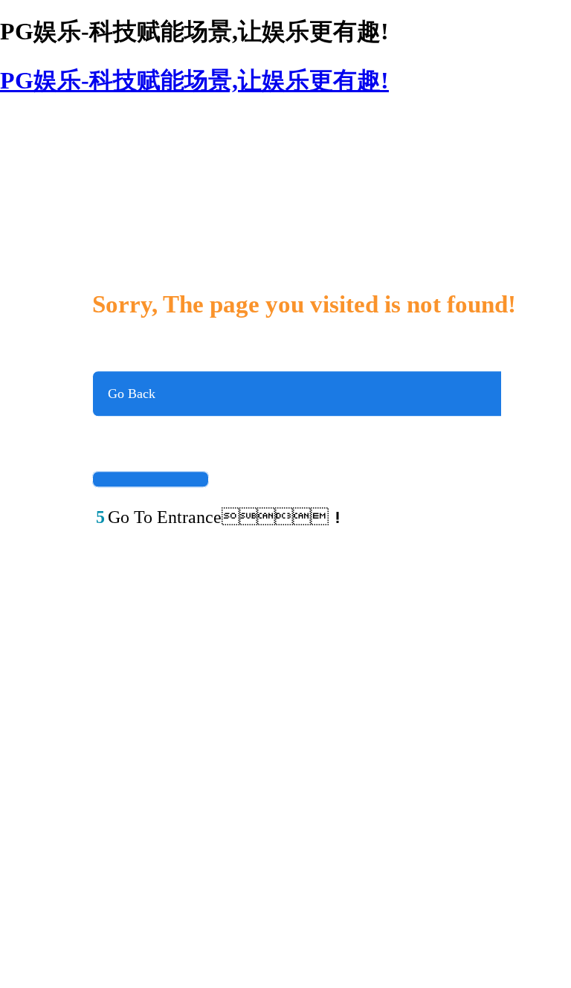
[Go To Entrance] (150, 479)
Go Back (131, 393)
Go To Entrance (150, 461)
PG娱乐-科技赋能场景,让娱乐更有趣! (194, 80)
